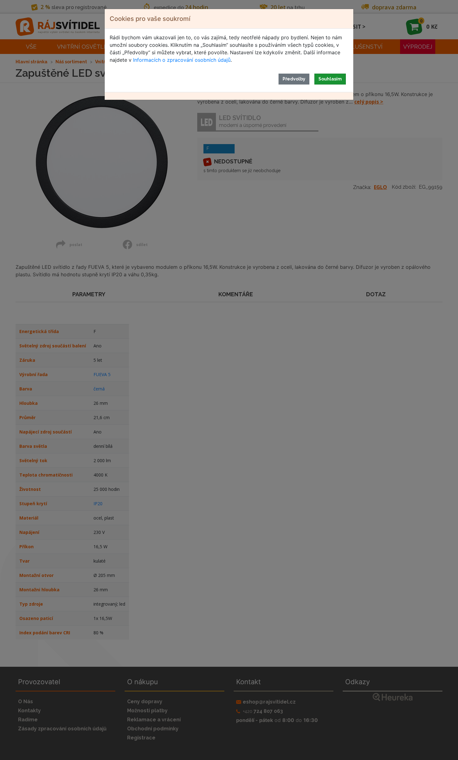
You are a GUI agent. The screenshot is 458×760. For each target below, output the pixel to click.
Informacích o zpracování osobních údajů (182, 60)
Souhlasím (330, 78)
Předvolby (294, 78)
